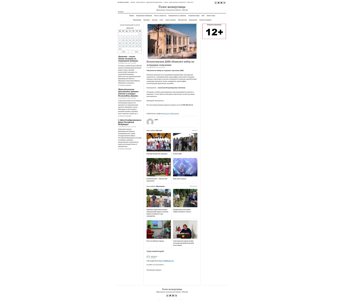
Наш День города (179, 179)
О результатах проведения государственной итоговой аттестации (183, 243)
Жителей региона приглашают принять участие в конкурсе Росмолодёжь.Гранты (128, 92)
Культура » (194, 130)
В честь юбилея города (155, 241)
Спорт (161, 20)
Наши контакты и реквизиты (177, 2)
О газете (165, 2)
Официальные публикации (144, 15)
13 (133, 40)
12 (130, 40)
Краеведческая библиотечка (154, 2)
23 (120, 46)
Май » (136, 52)
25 (126, 46)
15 (140, 40)
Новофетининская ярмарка (157, 154)
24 (123, 46)
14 (137, 40)
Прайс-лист (190, 2)
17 (123, 43)
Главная (132, 2)
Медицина (146, 20)
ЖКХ (203, 15)
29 (140, 46)
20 (133, 43)
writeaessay (154, 256)
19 (130, 43)
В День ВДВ (177, 154)
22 (140, 43)
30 (120, 49)
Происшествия (182, 20)
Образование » (193, 186)
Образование (137, 20)
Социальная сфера (193, 15)
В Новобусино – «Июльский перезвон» (157, 180)
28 (137, 46)
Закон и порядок (170, 20)
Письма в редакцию (205, 20)
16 (120, 43)
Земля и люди (211, 15)
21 (137, 43)
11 (126, 40)
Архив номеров (140, 2)
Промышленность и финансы (177, 15)
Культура (154, 20)
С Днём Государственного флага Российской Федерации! (129, 122)
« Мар (123, 52)
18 (126, 43)
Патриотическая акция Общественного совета (182, 210)
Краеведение (193, 20)
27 (133, 46)
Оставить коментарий (125, 85)
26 (130, 46)
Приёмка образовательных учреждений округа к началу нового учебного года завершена (157, 212)
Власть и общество (160, 15)
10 (123, 40)
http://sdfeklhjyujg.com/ (166, 261)
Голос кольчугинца (172, 6)
